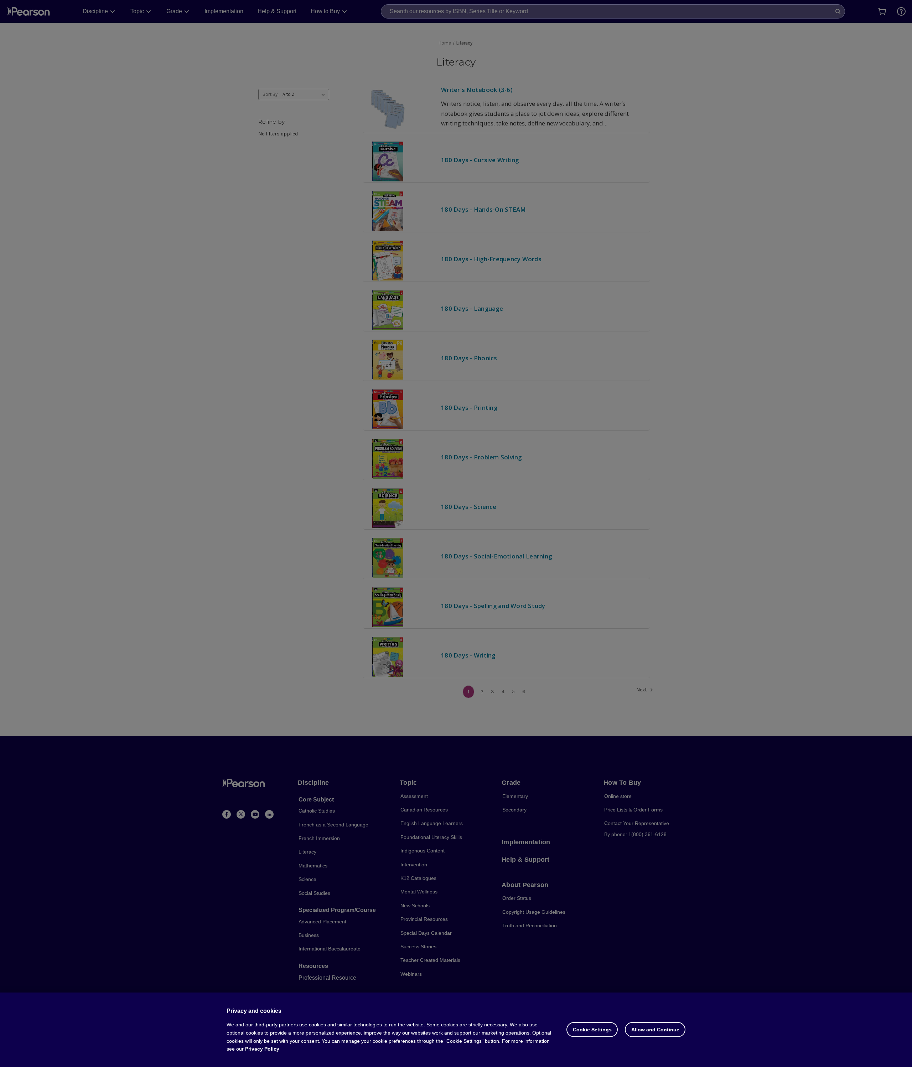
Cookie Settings (592, 1029)
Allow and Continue (655, 1029)
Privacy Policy (262, 1049)
